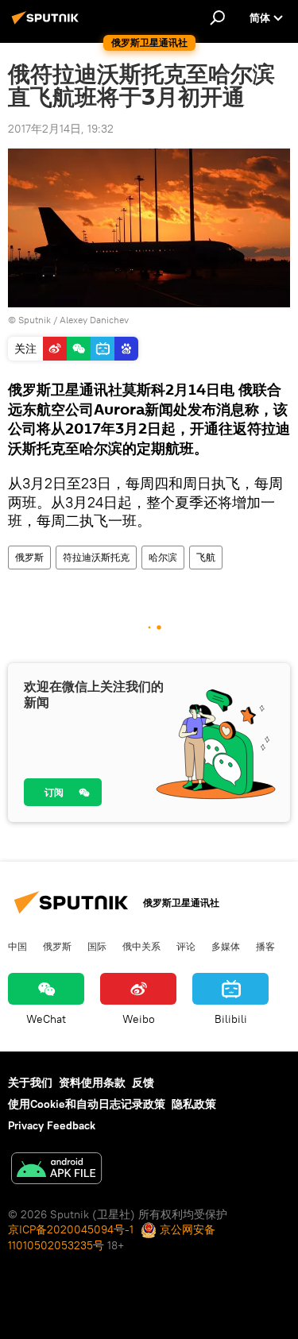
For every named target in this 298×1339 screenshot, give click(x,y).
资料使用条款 (92, 1082)
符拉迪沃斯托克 (96, 557)
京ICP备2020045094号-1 (71, 1229)
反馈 (143, 1082)
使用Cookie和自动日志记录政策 (86, 1104)
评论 (185, 946)
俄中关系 (141, 946)
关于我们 (30, 1082)
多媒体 (225, 946)
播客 (265, 946)
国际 (96, 946)
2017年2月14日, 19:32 (61, 129)
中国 (17, 946)
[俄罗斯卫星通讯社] (47, 24)
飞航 (205, 557)
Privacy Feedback (51, 1125)
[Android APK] (56, 1170)
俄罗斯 (29, 557)
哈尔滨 (163, 557)
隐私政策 (194, 1104)
